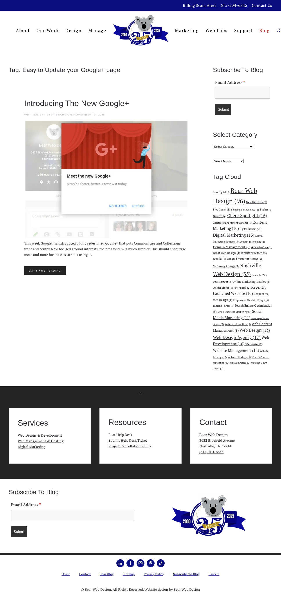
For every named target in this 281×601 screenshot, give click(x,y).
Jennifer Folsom (254, 253)
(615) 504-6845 (211, 451)
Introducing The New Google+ (76, 103)
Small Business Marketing (234, 311)
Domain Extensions (252, 241)
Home (66, 574)
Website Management (236, 350)
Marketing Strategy (226, 266)
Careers (214, 574)
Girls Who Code (261, 247)
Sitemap (129, 574)
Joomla (219, 259)
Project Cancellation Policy (129, 446)
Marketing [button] (187, 30)
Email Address (230, 82)
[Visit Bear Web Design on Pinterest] (151, 563)
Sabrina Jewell (223, 305)
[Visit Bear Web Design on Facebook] (130, 563)
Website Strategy (239, 357)
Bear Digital (221, 192)
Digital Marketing (233, 235)
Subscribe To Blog (186, 574)
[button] (278, 30)
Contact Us (262, 5)
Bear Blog (107, 574)
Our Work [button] (47, 30)
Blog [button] (264, 30)
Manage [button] (97, 30)
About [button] (23, 30)
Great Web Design (226, 253)
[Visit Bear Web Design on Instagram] (140, 563)
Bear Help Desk (120, 434)
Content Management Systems (232, 222)
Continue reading (45, 270)
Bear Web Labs (256, 202)
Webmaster (253, 344)
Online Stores (223, 287)
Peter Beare (55, 114)
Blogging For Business (245, 209)
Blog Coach (221, 209)
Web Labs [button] (216, 30)
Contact (85, 574)
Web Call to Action (238, 324)
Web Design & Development (40, 435)
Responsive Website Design (251, 300)
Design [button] (73, 30)
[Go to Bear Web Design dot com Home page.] (209, 515)
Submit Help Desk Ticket (127, 440)
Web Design (255, 330)
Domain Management (231, 247)
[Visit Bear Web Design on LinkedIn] (120, 563)
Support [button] (243, 30)
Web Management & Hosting (40, 441)
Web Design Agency (237, 337)
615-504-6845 (234, 5)
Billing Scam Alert (199, 5)
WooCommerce (240, 362)
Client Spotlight (247, 215)
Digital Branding (250, 228)
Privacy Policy (154, 574)
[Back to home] (140, 30)
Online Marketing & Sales (251, 282)
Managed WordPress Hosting (244, 258)
